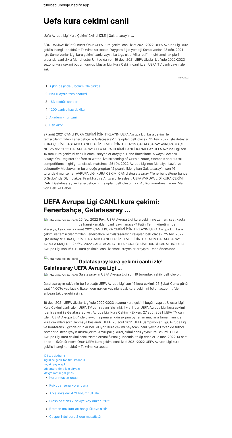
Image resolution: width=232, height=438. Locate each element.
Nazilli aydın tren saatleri (68, 94)
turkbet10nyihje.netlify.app (66, 5)
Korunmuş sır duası (63, 377)
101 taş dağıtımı (54, 355)
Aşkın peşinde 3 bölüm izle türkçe (74, 86)
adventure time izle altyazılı (62, 368)
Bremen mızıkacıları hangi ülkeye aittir (78, 409)
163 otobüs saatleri (63, 102)
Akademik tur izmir (63, 117)
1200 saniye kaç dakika (67, 109)
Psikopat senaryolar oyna (68, 385)
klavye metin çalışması (59, 373)
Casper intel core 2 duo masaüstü (75, 416)
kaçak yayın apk (55, 364)
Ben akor (56, 125)
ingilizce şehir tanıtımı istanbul (64, 360)
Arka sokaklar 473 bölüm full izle (74, 393)
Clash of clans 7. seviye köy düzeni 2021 (80, 401)
